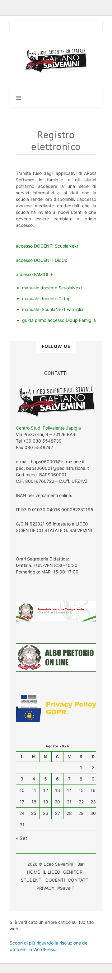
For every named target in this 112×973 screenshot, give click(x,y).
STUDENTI (32, 880)
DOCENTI (55, 880)
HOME (33, 872)
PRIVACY (45, 888)
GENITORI (73, 872)
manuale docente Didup (46, 298)
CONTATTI (79, 880)
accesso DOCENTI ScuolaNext (48, 246)
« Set (21, 838)
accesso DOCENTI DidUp (42, 260)
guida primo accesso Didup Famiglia (59, 320)
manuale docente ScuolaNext (52, 287)
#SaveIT (65, 888)
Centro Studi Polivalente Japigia (48, 427)
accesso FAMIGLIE (34, 274)
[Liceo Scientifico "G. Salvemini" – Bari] (56, 61)
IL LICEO (51, 872)
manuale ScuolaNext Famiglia (52, 309)
